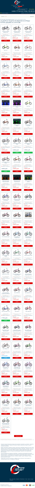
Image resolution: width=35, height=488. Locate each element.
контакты (11, 480)
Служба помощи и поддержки (6, 485)
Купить (5, 40)
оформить (20, 6)
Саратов (18, 5)
